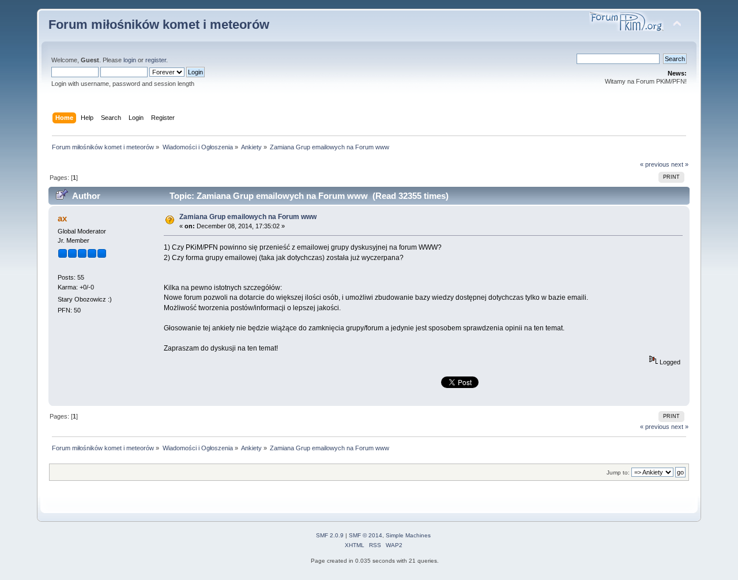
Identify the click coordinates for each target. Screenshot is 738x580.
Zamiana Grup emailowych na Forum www (248, 217)
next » (679, 164)
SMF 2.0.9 (330, 535)
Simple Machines (408, 535)
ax (62, 218)
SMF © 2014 (365, 535)
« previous (654, 164)
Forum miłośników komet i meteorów (158, 24)
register (155, 60)
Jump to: (618, 472)
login (129, 60)
